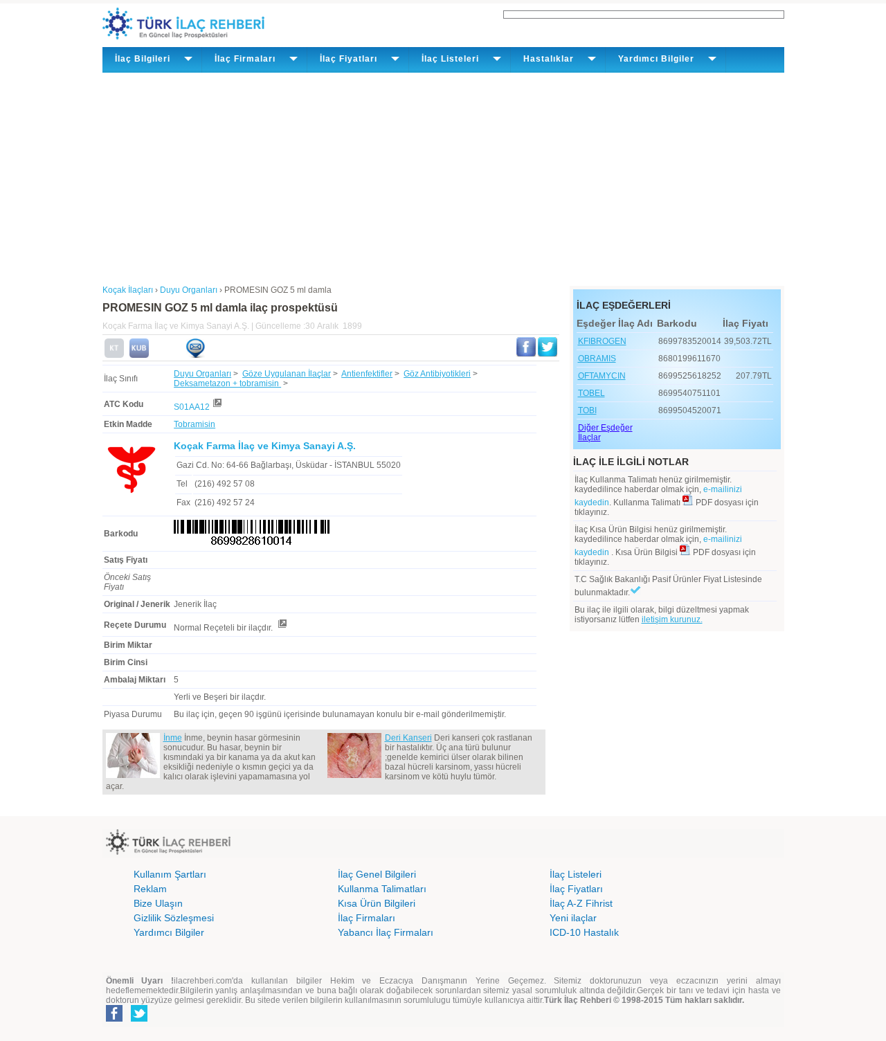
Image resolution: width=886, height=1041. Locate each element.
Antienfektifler (366, 374)
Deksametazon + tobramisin (227, 383)
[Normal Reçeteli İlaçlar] (282, 628)
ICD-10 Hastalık (584, 932)
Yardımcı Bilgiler (169, 932)
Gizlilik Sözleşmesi (174, 917)
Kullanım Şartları (170, 874)
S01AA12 (192, 407)
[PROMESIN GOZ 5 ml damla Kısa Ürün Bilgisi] (139, 355)
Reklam (150, 888)
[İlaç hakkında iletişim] (195, 355)
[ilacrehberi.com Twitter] (139, 1019)
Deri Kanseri (408, 738)
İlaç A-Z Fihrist (581, 903)
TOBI (587, 410)
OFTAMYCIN (602, 376)
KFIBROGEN (602, 341)
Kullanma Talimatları (382, 888)
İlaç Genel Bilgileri (377, 874)
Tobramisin (194, 424)
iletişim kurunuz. (672, 619)
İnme (172, 738)
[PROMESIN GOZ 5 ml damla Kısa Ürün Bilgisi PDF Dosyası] (685, 552)
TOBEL (591, 393)
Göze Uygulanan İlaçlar (286, 374)
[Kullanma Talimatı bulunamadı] (114, 355)
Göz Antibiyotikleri (437, 374)
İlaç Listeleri (576, 874)
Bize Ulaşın (158, 903)
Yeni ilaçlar (573, 917)
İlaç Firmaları (366, 917)
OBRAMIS (597, 358)
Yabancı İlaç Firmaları (385, 932)
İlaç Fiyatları (576, 888)
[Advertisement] (443, 176)
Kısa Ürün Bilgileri (376, 903)
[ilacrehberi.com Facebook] (114, 1019)
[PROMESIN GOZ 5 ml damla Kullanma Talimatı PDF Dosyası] (688, 502)
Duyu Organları (202, 374)
